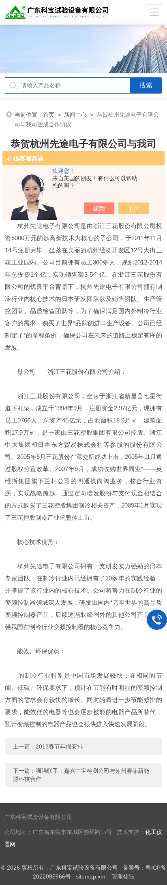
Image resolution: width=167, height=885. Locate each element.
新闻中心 (75, 114)
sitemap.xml (91, 876)
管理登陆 (122, 876)
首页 (48, 114)
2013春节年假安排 (59, 746)
